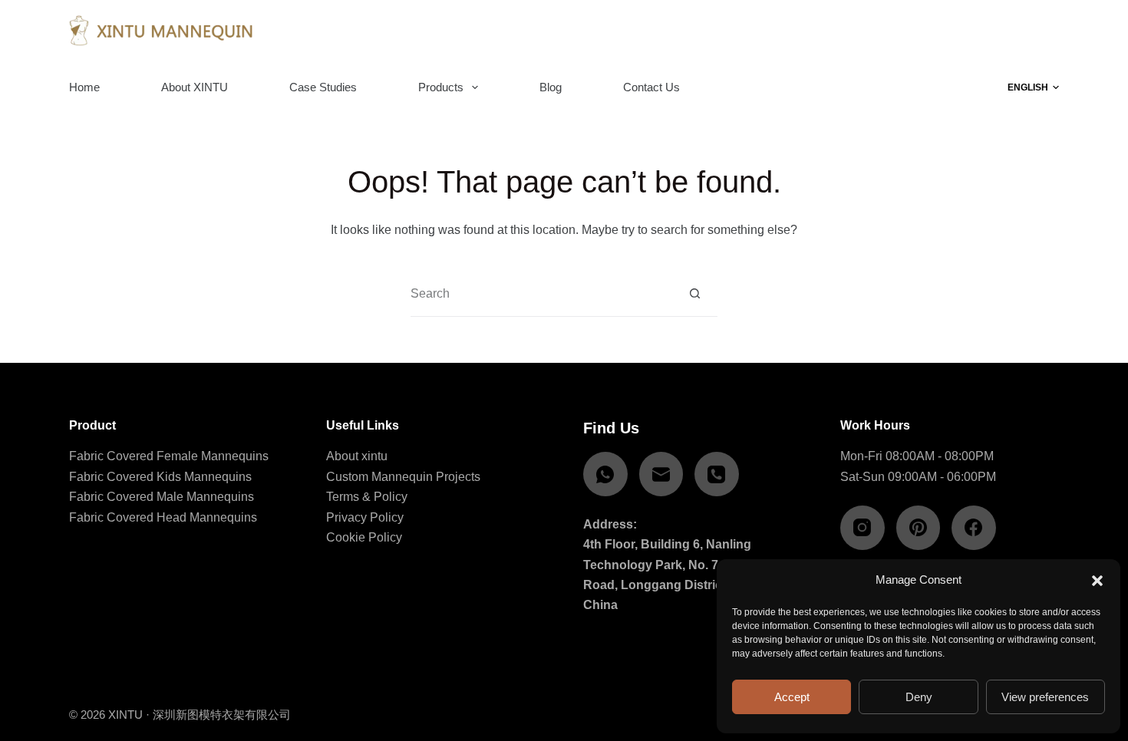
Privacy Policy (365, 517)
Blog (550, 87)
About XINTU (194, 87)
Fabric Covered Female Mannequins (169, 456)
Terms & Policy (366, 496)
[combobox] (541, 294)
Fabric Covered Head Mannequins (163, 517)
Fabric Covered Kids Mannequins (160, 476)
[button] (1097, 580)
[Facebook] (974, 528)
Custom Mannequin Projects (403, 476)
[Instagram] (862, 528)
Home (84, 87)
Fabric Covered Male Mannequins (161, 496)
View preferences (1045, 696)
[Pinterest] (918, 528)
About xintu (357, 456)
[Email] (661, 474)
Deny (918, 696)
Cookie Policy (364, 537)
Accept (792, 696)
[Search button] (694, 293)
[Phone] (716, 474)
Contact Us (651, 87)
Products (440, 87)
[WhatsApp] (605, 474)
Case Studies (323, 87)
